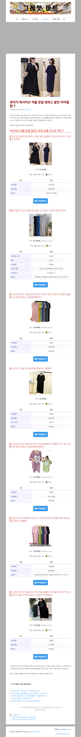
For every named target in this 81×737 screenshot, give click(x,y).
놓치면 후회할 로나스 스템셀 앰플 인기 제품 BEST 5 (29, 696)
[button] (64, 19)
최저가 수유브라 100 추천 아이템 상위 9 (23, 719)
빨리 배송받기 (40, 201)
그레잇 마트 (45, 19)
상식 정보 (35, 19)
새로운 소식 (25, 19)
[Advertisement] (40, 37)
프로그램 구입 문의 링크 (63, 734)
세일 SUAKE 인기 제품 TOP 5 (22, 698)
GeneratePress (35, 732)
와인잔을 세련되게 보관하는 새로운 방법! (23, 717)
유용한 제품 (56, 19)
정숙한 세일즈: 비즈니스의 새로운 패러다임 (26, 701)
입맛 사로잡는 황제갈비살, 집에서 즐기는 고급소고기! (29, 693)
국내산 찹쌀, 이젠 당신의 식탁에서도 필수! (26, 691)
